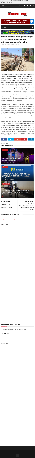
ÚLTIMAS (17, 45)
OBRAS (8, 45)
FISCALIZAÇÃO (6, 183)
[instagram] (28, 6)
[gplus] (24, 6)
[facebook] (19, 6)
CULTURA (5, 150)
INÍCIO (4, 27)
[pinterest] (30, 6)
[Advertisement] (17, 273)
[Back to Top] (17, 455)
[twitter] (22, 6)
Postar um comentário (10, 220)
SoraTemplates (27, 452)
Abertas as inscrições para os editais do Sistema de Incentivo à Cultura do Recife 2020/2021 (15, 175)
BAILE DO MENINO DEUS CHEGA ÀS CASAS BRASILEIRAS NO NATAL (15, 159)
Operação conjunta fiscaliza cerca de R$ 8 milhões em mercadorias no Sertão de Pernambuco (16, 192)
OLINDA (12, 45)
